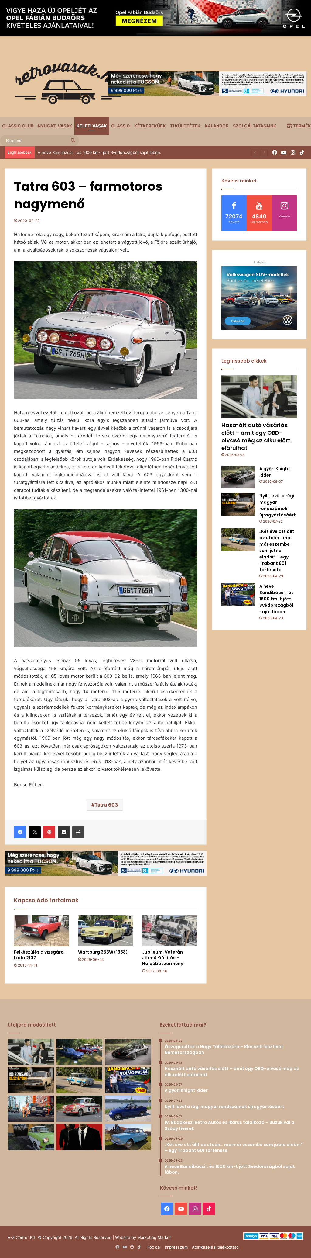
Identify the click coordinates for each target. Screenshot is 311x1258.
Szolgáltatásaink (254, 125)
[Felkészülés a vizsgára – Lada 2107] (41, 930)
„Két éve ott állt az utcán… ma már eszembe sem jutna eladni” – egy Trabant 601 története (276, 550)
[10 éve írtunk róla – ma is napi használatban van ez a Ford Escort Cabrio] (128, 1109)
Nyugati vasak (55, 125)
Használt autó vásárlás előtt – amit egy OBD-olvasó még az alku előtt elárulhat (255, 436)
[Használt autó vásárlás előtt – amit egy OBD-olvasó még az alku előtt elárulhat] (259, 396)
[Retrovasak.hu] (65, 85)
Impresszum (176, 1247)
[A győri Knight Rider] (238, 477)
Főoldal (154, 1247)
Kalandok (217, 125)
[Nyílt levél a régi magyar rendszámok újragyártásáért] (238, 504)
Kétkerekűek (150, 125)
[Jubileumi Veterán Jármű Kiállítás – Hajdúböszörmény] (169, 930)
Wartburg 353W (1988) (103, 952)
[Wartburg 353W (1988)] (105, 930)
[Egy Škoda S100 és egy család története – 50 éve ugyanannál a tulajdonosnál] (128, 1137)
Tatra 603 (106, 805)
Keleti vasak (92, 125)
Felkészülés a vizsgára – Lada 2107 (41, 955)
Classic (120, 125)
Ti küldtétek (185, 125)
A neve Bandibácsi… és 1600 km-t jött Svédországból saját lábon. (99, 152)
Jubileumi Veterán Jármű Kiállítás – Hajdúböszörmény (162, 958)
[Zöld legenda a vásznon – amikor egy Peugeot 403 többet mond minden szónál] (79, 1137)
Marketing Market (154, 1237)
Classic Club (17, 125)
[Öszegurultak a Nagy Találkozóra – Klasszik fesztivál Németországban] (79, 1052)
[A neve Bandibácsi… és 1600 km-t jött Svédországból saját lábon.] (238, 594)
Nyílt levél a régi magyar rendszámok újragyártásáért (277, 505)
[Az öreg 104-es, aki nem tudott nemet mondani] (31, 1109)
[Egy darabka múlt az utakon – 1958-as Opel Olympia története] (31, 1137)
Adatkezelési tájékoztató (215, 1247)
